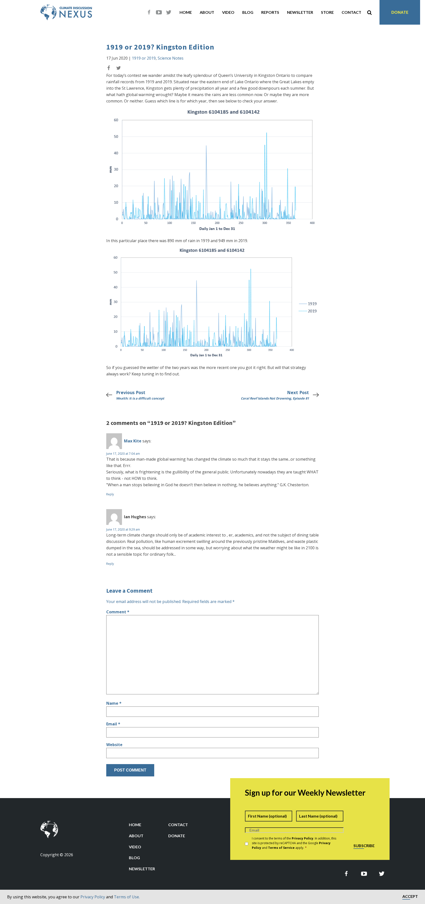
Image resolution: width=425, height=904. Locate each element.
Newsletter (300, 12)
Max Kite (132, 441)
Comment (117, 612)
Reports (270, 12)
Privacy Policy (92, 897)
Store (327, 12)
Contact (351, 12)
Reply (110, 494)
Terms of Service (281, 848)
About (207, 12)
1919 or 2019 (144, 58)
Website (114, 744)
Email (113, 724)
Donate (399, 12)
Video (228, 12)
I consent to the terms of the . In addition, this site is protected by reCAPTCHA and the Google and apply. (294, 843)
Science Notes (170, 58)
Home (186, 12)
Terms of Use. (127, 897)
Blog (247, 12)
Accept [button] (410, 896)
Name (113, 703)
